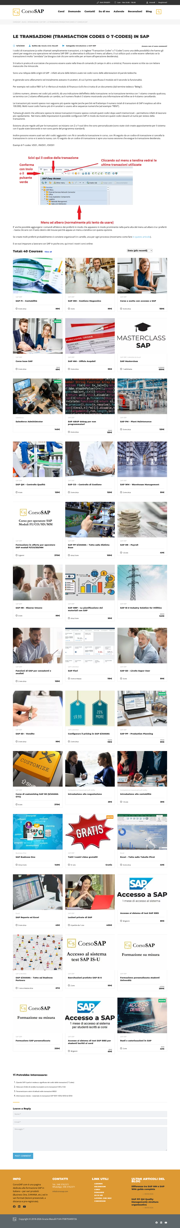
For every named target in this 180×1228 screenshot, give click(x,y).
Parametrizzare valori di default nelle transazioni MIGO (36, 1091)
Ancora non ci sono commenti (154, 46)
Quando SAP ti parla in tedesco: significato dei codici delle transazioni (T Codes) (45, 1082)
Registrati (162, 2)
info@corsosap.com (60, 1191)
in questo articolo (141, 236)
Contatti (89, 11)
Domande (74, 11)
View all (48, 252)
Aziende (119, 11)
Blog (149, 11)
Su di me (104, 11)
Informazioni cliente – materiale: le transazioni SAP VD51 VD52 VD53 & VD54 (44, 1096)
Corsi (61, 11)
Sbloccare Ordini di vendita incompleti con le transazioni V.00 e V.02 (41, 1087)
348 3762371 (105, 2)
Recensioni (135, 11)
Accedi (152, 2)
